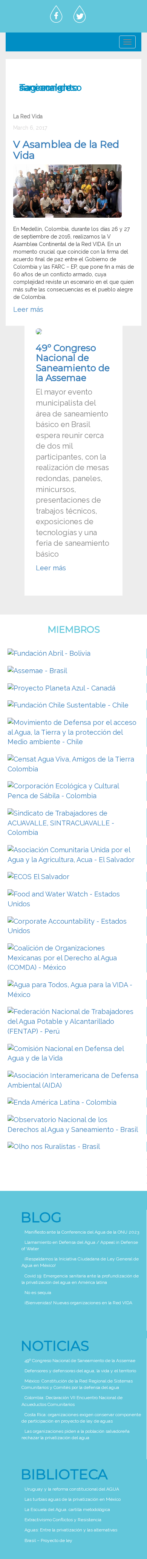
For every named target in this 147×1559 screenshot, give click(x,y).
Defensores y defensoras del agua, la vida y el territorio (80, 1370)
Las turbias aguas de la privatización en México (72, 1499)
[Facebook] (56, 14)
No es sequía (37, 1292)
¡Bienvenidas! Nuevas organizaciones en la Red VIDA (78, 1302)
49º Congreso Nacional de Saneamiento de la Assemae (73, 362)
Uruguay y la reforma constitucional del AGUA (71, 1489)
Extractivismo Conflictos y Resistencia (62, 1519)
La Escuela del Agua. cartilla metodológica (67, 1509)
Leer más (28, 309)
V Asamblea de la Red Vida (66, 149)
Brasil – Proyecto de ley (48, 1540)
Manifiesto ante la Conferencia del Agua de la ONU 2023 (81, 1232)
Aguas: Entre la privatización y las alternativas (70, 1530)
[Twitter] (79, 14)
